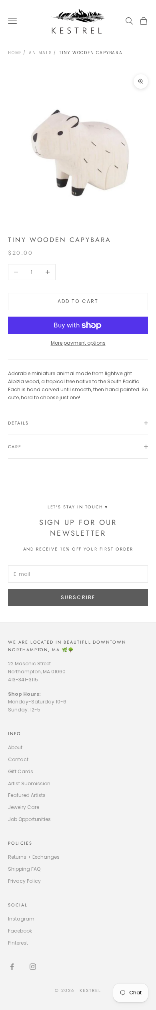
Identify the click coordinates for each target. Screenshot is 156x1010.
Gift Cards (20, 771)
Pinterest (18, 942)
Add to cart (78, 301)
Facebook (20, 930)
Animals (40, 53)
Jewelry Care (23, 807)
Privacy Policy (24, 881)
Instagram (21, 918)
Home (15, 53)
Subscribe (78, 597)
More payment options (78, 342)
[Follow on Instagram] (33, 967)
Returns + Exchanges (34, 857)
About (15, 747)
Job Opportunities (29, 819)
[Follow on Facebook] (12, 967)
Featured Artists (27, 795)
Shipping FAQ (24, 869)
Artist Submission (29, 783)
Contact (18, 759)
